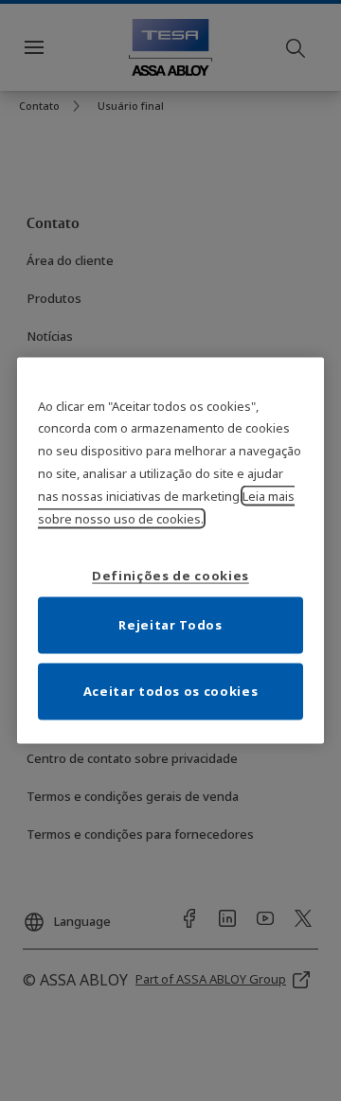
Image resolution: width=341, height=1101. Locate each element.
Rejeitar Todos (170, 624)
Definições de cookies (170, 575)
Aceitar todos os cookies (171, 691)
